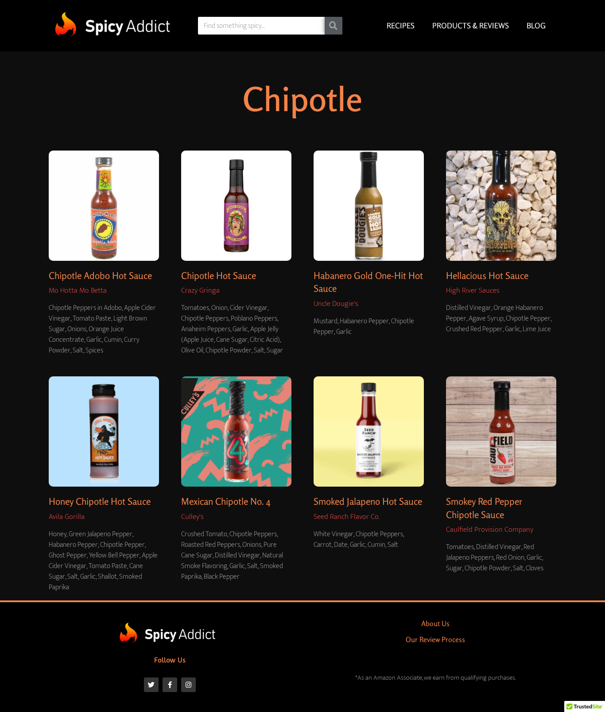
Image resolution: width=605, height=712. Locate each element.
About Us (435, 623)
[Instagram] (188, 684)
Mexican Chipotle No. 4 (226, 501)
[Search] (333, 26)
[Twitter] (151, 684)
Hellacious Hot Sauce (487, 275)
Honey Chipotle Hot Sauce (100, 501)
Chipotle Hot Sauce (218, 275)
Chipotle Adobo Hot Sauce (100, 275)
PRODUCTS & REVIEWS (470, 25)
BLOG (536, 25)
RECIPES (401, 25)
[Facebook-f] (170, 684)
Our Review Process (435, 639)
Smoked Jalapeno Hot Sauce (368, 501)
